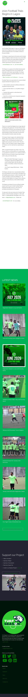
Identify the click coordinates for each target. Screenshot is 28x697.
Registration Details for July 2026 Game (12, 307)
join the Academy (19, 64)
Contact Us (5, 682)
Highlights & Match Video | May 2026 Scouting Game (14, 400)
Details (19, 567)
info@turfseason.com (10, 197)
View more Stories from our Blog (13, 529)
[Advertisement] (14, 219)
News (4, 675)
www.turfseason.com (7, 64)
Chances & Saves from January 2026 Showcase (11, 461)
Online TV (5, 671)
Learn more (5, 641)
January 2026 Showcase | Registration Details (14, 491)
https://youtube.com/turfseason (10, 77)
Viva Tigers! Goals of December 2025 (12, 522)
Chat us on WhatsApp (11, 573)
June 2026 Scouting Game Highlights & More (13, 338)
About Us (5, 678)
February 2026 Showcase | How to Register (13, 430)
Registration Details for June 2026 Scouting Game (13, 369)
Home (4, 668)
